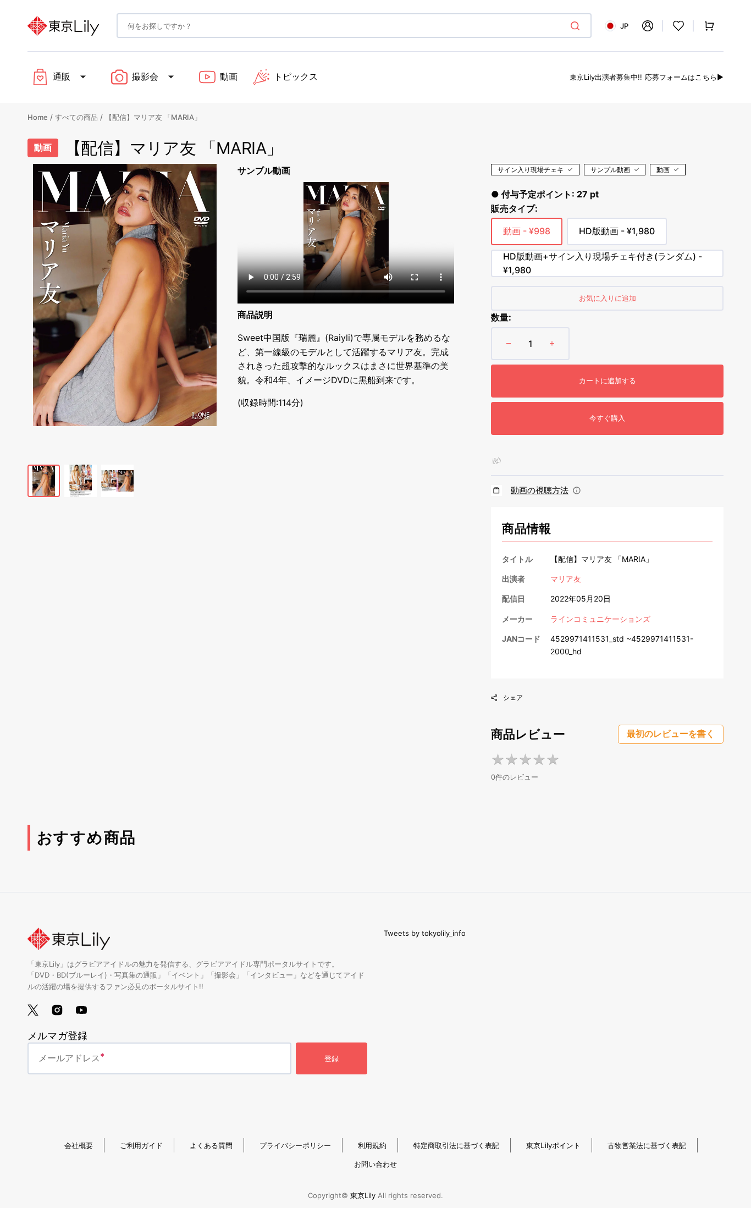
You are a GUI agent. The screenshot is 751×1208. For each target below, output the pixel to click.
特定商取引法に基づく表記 (456, 1145)
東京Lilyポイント (553, 1145)
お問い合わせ (375, 1164)
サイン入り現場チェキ (531, 170)
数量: (501, 317)
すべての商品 (76, 117)
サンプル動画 (610, 170)
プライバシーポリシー (295, 1145)
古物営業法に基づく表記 (647, 1145)
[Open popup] (576, 490)
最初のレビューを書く (671, 733)
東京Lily (362, 1195)
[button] (648, 26)
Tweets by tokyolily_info (425, 933)
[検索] (577, 26)
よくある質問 (211, 1145)
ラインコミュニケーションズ (600, 619)
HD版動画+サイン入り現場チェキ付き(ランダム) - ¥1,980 (602, 264)
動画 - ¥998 (526, 235)
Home (37, 117)
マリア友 (565, 578)
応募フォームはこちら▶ (684, 77)
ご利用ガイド (141, 1145)
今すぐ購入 (607, 417)
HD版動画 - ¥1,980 (617, 235)
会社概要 (78, 1145)
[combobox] (354, 25)
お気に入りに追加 (607, 298)
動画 (663, 170)
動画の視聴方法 (539, 490)
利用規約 (372, 1145)
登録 (331, 1058)
